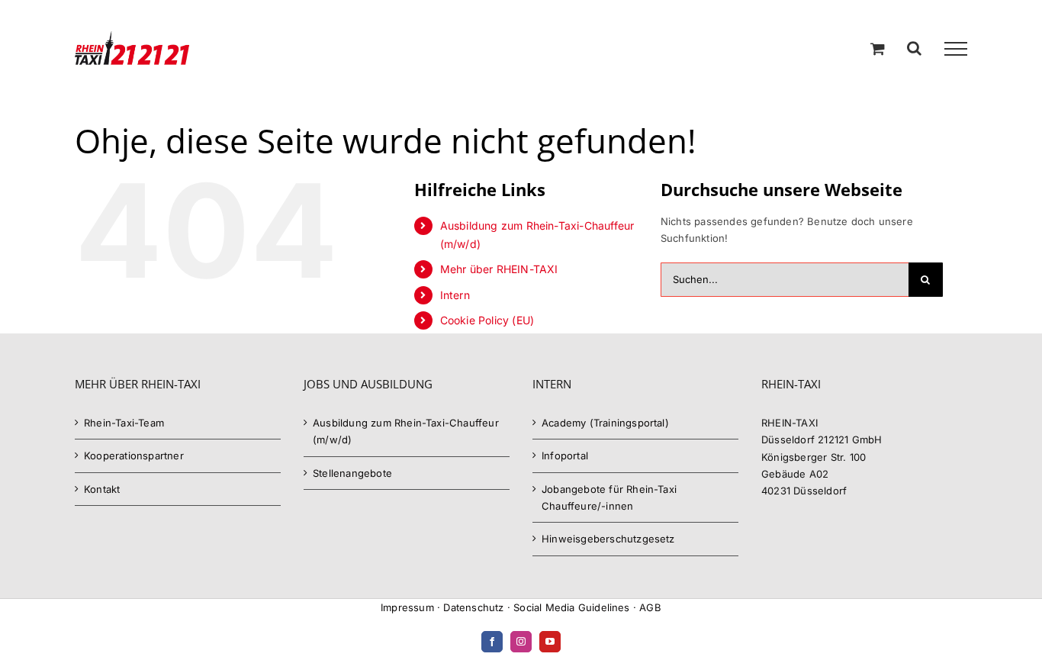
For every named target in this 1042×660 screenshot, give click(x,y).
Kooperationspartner (134, 455)
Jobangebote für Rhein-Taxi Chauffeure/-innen (609, 497)
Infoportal (565, 455)
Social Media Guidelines (571, 607)
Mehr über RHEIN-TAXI (499, 268)
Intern (455, 294)
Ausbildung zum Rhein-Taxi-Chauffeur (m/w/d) (406, 431)
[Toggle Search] (914, 48)
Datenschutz (473, 607)
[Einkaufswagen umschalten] (877, 48)
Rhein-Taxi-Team (124, 423)
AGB (650, 607)
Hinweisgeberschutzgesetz (608, 539)
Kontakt (102, 489)
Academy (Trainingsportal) (605, 423)
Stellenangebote (352, 473)
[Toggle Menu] (956, 49)
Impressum (407, 607)
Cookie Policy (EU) (487, 320)
